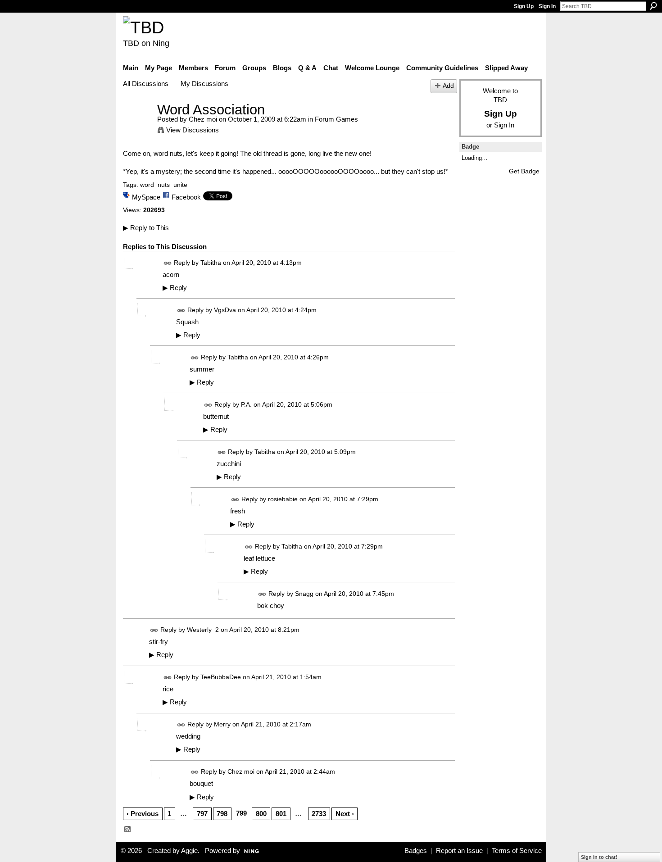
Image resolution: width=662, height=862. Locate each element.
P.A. (246, 404)
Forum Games (336, 119)
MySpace (146, 197)
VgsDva (225, 309)
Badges (415, 850)
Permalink (167, 263)
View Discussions (192, 130)
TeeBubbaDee (220, 677)
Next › (345, 813)
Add (448, 85)
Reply (175, 287)
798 (222, 813)
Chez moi (203, 119)
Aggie (189, 850)
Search (653, 6)
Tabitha (210, 262)
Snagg (304, 593)
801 (281, 813)
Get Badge (524, 171)
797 (202, 813)
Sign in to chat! (599, 857)
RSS (128, 830)
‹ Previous (143, 813)
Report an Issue (459, 850)
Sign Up (524, 6)
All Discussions (145, 83)
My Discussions (204, 83)
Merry (222, 724)
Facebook (186, 197)
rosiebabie (283, 499)
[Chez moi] (137, 126)
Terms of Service (517, 850)
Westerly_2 (203, 629)
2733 (319, 813)
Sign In (547, 6)
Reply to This (146, 227)
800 (261, 813)
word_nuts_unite (163, 184)
